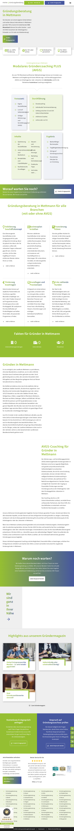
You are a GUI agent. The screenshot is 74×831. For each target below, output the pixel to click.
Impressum (41, 829)
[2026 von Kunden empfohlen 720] (62, 766)
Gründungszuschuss (56, 154)
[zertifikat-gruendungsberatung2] (69, 767)
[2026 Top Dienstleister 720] (55, 766)
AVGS (17, 80)
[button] (12, 266)
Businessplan (54, 144)
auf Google (39, 782)
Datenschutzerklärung (54, 829)
